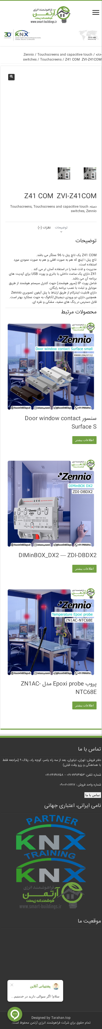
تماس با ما (92, 795)
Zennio (29, 54)
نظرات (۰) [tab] (44, 227)
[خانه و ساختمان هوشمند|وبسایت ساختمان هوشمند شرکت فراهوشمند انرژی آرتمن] (51, 15)
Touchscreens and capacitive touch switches (60, 209)
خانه (99, 54)
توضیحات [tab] (61, 227)
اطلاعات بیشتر (84, 440)
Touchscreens (51, 59)
